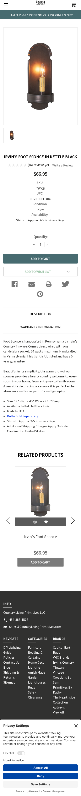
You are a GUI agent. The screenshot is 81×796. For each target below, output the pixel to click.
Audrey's (59, 707)
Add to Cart (40, 562)
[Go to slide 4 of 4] (8, 520)
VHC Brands (61, 657)
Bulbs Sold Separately (22, 416)
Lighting (34, 667)
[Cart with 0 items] (73, 5)
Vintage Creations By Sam (62, 677)
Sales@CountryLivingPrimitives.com (35, 627)
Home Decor (37, 662)
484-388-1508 (18, 619)
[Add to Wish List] (46, 522)
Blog (6, 667)
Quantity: (41, 236)
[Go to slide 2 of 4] (73, 520)
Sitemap (9, 682)
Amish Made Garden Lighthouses (37, 677)
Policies (9, 657)
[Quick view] (35, 522)
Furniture (34, 647)
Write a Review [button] (62, 165)
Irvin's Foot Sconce (40, 536)
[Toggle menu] (5, 5)
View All (58, 712)
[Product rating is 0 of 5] (18, 165)
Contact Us (11, 662)
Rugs (31, 687)
